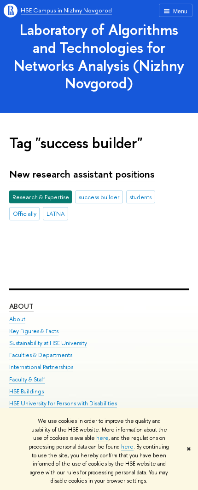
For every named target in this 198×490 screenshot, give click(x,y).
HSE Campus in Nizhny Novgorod (66, 10)
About (21, 306)
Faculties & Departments (40, 355)
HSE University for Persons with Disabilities (63, 403)
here (102, 438)
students (140, 197)
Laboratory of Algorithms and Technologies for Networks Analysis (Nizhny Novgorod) (99, 56)
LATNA (56, 213)
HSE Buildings (26, 391)
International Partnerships (41, 367)
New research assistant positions (82, 174)
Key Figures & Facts (33, 331)
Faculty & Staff (27, 379)
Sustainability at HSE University (48, 343)
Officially (24, 213)
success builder (99, 197)
